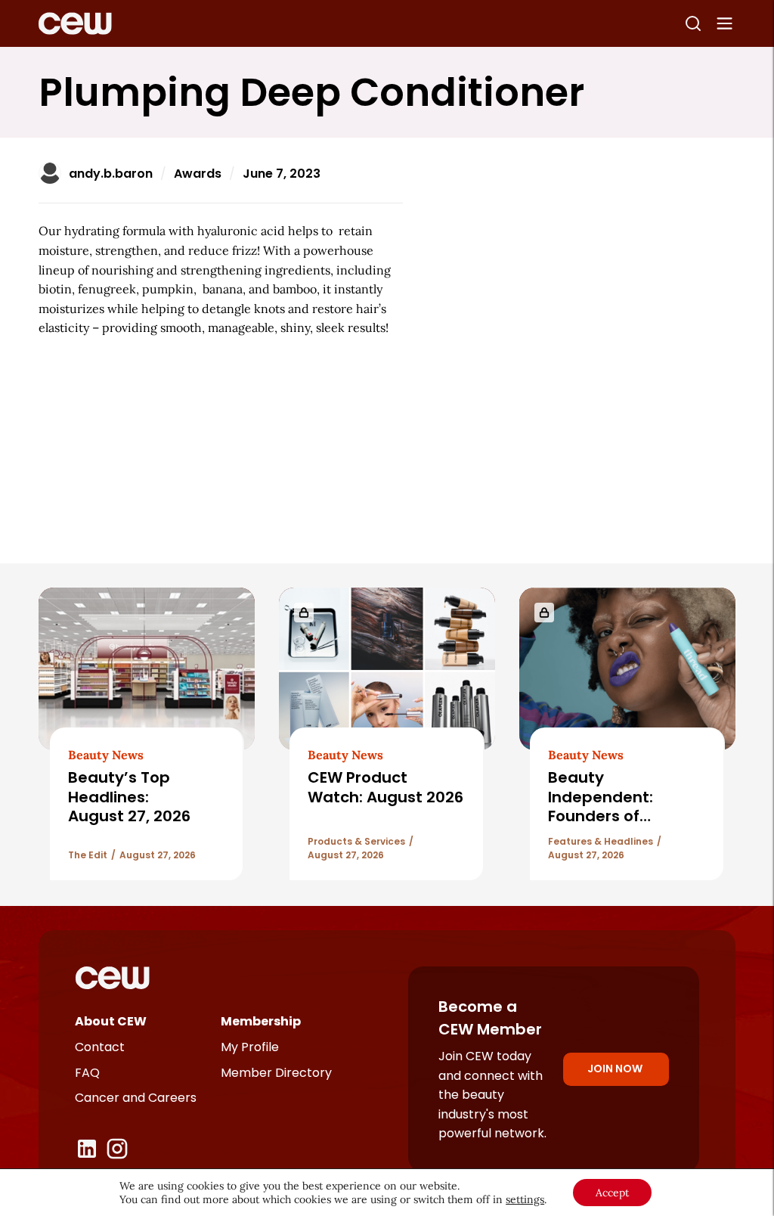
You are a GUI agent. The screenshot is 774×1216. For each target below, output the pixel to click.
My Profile (250, 1047)
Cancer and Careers (136, 1097)
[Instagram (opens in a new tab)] (117, 1149)
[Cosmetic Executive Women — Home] (75, 23)
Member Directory (276, 1072)
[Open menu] (724, 23)
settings (525, 1199)
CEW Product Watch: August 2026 (385, 787)
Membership (261, 1021)
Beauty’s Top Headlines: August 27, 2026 (131, 797)
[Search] (693, 23)
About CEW (111, 1021)
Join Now (614, 1068)
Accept (612, 1192)
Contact (100, 1047)
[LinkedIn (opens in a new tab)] (87, 1149)
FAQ (87, 1072)
